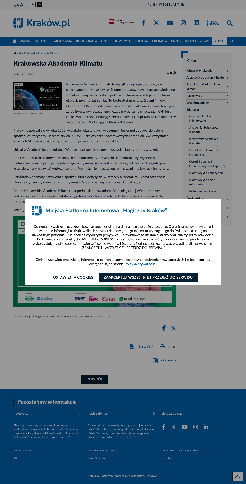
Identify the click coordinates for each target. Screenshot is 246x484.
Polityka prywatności (140, 264)
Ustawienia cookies (73, 277)
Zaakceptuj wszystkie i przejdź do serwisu (148, 277)
